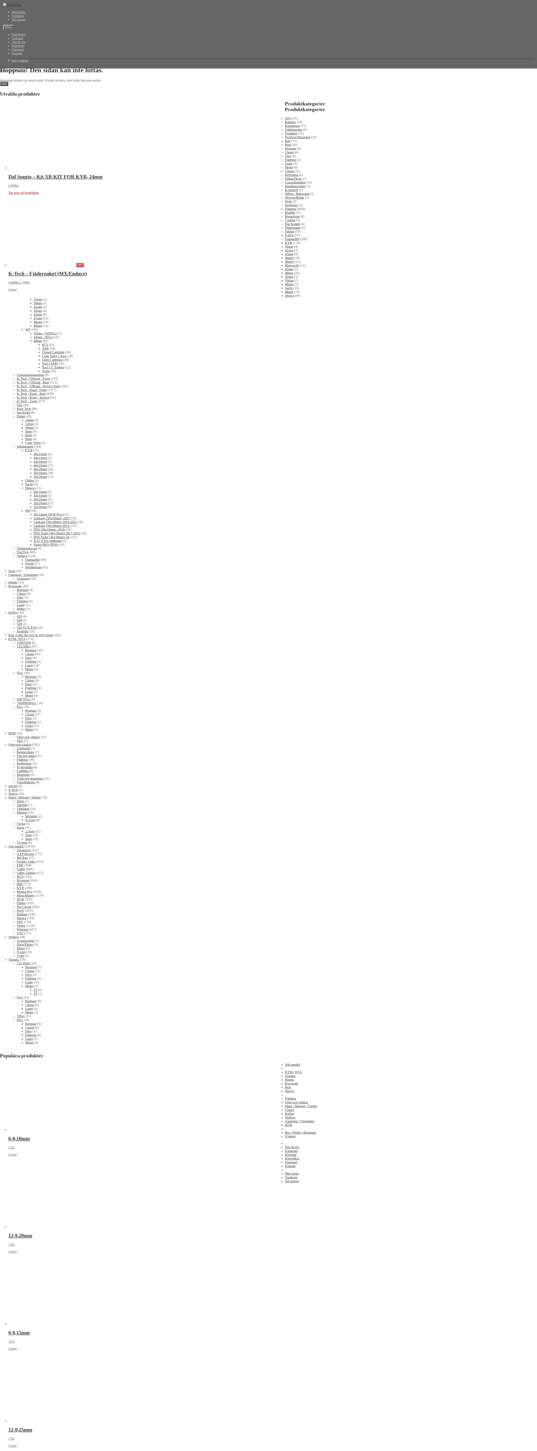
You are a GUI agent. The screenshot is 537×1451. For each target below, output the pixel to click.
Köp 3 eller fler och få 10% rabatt (30, 635)
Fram (11, 571)
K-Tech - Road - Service (33, 397)
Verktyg (22, 556)
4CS (45, 344)
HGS (20, 876)
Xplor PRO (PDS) (46, 544)
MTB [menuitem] (288, 1125)
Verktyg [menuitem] (290, 1117)
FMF (20, 865)
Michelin (31, 816)
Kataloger (18, 46)
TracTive (23, 552)
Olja (19, 405)
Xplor (46, 371)
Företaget (18, 49)
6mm (28, 431)
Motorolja (23, 775)
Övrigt (29, 563)
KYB (288, 243)
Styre (288, 201)
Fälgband (23, 808)
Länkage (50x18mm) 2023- (52, 526)
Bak (287, 141)
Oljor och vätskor (28, 737)
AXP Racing (25, 854)
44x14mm (40, 458)
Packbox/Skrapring (297, 137)
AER (45, 348)
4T (35, 993)
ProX (20, 910)
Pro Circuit (24, 907)
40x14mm (40, 454)
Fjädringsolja (293, 129)
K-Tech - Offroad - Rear (33, 382)
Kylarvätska (25, 767)
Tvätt (20, 956)
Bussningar (292, 126)
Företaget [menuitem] (291, 1162)
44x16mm (40, 461)
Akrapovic (24, 850)
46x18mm (40, 469)
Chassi (289, 152)
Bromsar (290, 148)
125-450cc (24, 963)
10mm (29, 420)
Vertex (21, 925)
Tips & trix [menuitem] (292, 1147)
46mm (289, 258)
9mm (28, 439)
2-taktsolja (23, 748)
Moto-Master (25, 895)
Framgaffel (292, 239)
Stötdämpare (25, 446)
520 (19, 624)
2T (35, 990)
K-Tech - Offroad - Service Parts (38, 386)
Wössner (22, 929)
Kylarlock (291, 190)
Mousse (22, 812)
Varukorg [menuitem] (291, 1177)
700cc (21, 1016)
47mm (38, 318)
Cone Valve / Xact (54, 356)
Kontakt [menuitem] (290, 1166)
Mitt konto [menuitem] (292, 1173)
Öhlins (289, 280)
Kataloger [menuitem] (291, 1151)
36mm (289, 246)
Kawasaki (15, 586)
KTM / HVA (16, 639)
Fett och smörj (26, 756)
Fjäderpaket (292, 228)
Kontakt (17, 53)
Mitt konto (18, 12)
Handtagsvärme (295, 186)
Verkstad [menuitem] (290, 1155)
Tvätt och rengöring (30, 778)
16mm (29, 427)
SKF (20, 741)
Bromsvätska (25, 752)
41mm (289, 250)
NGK (20, 899)
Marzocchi (292, 265)
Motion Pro (24, 891)
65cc (20, 673)
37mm (38, 299)
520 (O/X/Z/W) (27, 627)
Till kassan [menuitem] (292, 1181)
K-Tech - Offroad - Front (33, 378)
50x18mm (40, 476)
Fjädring (290, 160)
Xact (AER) (50, 363)
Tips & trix (19, 42)
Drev (288, 156)
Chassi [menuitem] (289, 1110)
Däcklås (22, 805)
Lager (289, 163)
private (12, 786)
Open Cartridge (52, 360)
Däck (20, 801)
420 (19, 616)
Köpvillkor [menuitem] (292, 1158)
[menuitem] (285, 1068)
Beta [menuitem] (288, 1087)
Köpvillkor (19, 34)
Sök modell (15, 846)
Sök (4, 83)
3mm (28, 835)
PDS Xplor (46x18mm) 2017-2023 (57, 533)
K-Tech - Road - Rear (31, 393)
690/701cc (24, 699)
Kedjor (13, 612)
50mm (289, 277)
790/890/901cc (26, 703)
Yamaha (13, 959)
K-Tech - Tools (27, 401)
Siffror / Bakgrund (297, 194)
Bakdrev (290, 122)
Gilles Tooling (26, 873)
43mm (289, 254)
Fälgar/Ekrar (293, 178)
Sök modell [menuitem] (292, 1064)
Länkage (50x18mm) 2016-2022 (55, 522)
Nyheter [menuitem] (290, 1136)
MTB (12, 733)
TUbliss (22, 842)
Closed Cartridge (53, 352)
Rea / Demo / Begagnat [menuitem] (300, 1132)
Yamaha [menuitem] (290, 1076)
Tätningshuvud (27, 548)
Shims (21, 416)
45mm (289, 269)
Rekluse (22, 914)
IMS (20, 884)
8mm (28, 435)
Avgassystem (25, 941)
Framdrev (291, 133)
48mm (289, 261)
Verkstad (17, 38)
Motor (289, 167)
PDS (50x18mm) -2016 (49, 529)
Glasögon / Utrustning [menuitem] (299, 1121)
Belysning (291, 175)
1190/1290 (24, 642)
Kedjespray (24, 763)
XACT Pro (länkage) (48, 541)
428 (19, 620)
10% (288, 118)
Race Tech (24, 409)
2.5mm (29, 831)
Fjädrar (289, 231)
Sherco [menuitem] (289, 1091)
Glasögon (23, 578)
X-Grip (30, 820)
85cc (20, 707)
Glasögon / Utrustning (23, 575)
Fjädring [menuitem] (290, 1098)
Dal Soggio (292, 224)
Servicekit (23, 412)
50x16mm (40, 473)
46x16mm (40, 465)
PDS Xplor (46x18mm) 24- (52, 537)
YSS (20, 933)
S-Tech (13, 790)
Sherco (13, 793)
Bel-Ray (22, 858)
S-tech (289, 235)
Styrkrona (291, 205)
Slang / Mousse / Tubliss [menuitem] (301, 1106)
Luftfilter (23, 771)
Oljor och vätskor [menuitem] (296, 1102)
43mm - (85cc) (43, 337)
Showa (289, 295)
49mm (38, 326)
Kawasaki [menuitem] (291, 1083)
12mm (29, 424)
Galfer (21, 869)
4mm (28, 839)
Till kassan (19, 19)
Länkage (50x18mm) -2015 (52, 518)
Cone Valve (33, 443)
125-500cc (24, 646)
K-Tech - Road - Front (32, 390)
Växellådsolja (26, 782)
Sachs (289, 288)
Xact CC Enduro (53, 367)
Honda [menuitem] (289, 1079)
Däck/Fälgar (25, 944)
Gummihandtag (295, 182)
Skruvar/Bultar (294, 197)
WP (27, 329)
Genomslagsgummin (30, 375)
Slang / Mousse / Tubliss (24, 797)
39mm (38, 303)
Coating (290, 220)
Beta (288, 145)
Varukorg (18, 16)
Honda (12, 582)
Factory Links (26, 861)
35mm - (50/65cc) (45, 333)
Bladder (290, 212)
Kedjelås (22, 631)
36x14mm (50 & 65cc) (49, 514)
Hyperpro (23, 880)
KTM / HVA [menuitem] (293, 1072)
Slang (20, 827)
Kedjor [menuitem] (289, 1113)
